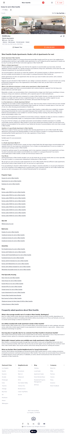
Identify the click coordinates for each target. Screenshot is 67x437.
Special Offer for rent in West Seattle (12, 286)
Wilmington (5, 403)
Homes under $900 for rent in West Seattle (13, 195)
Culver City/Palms (23, 391)
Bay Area (4, 391)
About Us (52, 368)
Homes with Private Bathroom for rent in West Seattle (16, 255)
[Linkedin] (33, 424)
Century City (21, 385)
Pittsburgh (5, 380)
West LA (20, 374)
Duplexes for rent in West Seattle (11, 184)
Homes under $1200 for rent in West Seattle (13, 201)
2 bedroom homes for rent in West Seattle (13, 238)
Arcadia (4, 377)
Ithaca (3, 400)
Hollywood (21, 377)
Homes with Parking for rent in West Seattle (13, 252)
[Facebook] (23, 424)
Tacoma (4, 385)
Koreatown (21, 371)
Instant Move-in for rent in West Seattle (12, 283)
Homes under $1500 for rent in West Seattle (13, 207)
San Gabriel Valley (23, 383)
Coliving (36, 368)
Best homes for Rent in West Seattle (11, 298)
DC (3, 394)
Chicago (4, 388)
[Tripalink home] (4, 3)
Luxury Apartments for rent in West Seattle (13, 292)
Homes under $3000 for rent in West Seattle (14, 215)
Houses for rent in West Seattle (10, 178)
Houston (4, 374)
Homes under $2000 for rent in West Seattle (14, 209)
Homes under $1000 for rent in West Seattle (13, 198)
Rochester (4, 397)
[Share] (61, 36)
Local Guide (37, 371)
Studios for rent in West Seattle (10, 232)
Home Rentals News (39, 377)
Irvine (3, 383)
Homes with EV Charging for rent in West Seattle (15, 260)
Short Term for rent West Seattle (11, 277)
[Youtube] (44, 424)
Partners (52, 374)
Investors (52, 383)
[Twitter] (28, 424)
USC (19, 368)
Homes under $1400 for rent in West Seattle (13, 204)
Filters (6, 10)
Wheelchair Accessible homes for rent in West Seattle (16, 269)
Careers (52, 377)
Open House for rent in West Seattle (11, 280)
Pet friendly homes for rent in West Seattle (13, 249)
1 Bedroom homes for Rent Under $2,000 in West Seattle (17, 301)
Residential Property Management (39, 381)
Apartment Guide (39, 374)
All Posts (36, 385)
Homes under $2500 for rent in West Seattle (14, 212)
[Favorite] (64, 36)
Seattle (4, 371)
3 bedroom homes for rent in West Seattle (13, 241)
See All (20, 394)
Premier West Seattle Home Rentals (11, 295)
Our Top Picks (60, 13)
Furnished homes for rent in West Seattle (13, 258)
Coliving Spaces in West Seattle (10, 304)
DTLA (19, 380)
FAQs (51, 371)
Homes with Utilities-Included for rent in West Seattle (16, 266)
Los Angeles (5, 368)
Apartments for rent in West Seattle (11, 181)
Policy (51, 380)
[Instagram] (39, 424)
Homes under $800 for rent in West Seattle (13, 192)
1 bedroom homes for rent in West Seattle (13, 235)
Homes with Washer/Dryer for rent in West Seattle (15, 263)
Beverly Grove (21, 388)
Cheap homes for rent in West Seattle (12, 289)
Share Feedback (54, 385)
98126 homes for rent (7, 224)
